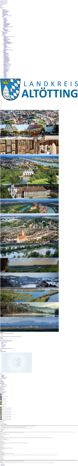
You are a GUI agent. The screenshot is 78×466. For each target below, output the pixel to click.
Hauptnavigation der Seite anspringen (3, 0)
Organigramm (2, 376)
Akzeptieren (1, 465)
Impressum (2, 375)
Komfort (2, 430)
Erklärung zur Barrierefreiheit (4, 377)
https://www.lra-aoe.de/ (2, 383)
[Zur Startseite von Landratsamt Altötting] (39, 100)
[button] (5, 9)
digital (4, 420)
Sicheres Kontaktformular (3, 384)
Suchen (1, 7)
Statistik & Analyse (3, 429)
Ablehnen (4, 465)
